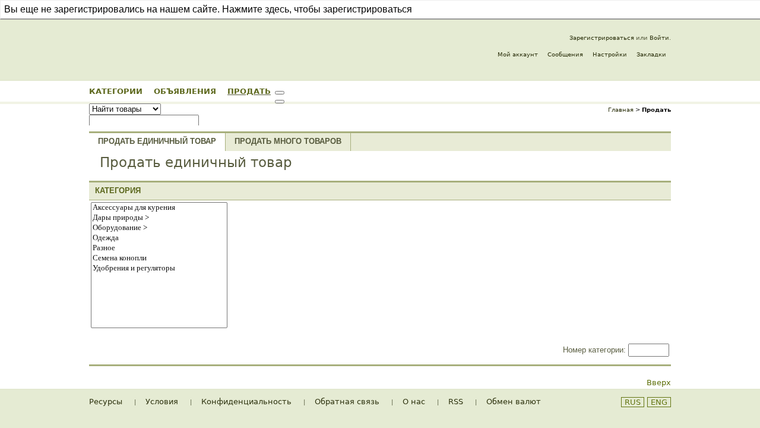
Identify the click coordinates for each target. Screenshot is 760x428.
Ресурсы (105, 401)
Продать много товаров (288, 141)
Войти (659, 37)
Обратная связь (347, 401)
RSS (455, 401)
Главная (621, 109)
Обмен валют (513, 401)
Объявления (185, 91)
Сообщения (565, 54)
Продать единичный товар (157, 141)
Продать (249, 91)
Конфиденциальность (246, 401)
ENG (659, 402)
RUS (633, 402)
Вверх (659, 382)
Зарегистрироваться (601, 37)
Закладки (651, 54)
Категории (115, 91)
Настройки (610, 54)
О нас (414, 401)
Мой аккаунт (518, 54)
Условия (161, 401)
